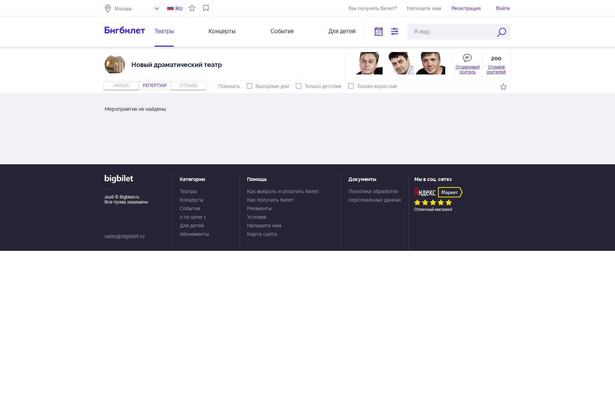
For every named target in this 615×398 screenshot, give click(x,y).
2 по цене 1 (193, 217)
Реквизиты (259, 208)
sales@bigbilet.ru (124, 236)
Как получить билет (270, 200)
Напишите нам (424, 8)
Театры (164, 31)
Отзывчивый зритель (468, 69)
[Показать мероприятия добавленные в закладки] (206, 8)
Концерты (222, 31)
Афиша (121, 85)
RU (179, 8)
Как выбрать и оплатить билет (283, 191)
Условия (256, 217)
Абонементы (194, 234)
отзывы (189, 85)
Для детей (342, 31)
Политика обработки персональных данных (374, 195)
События (282, 31)
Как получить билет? (373, 8)
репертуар (155, 85)
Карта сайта (262, 234)
